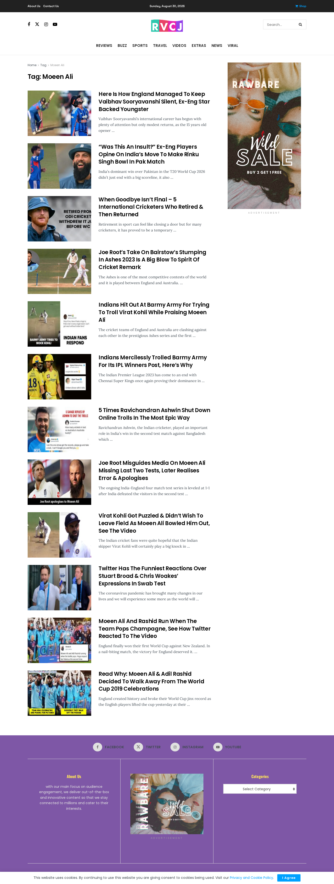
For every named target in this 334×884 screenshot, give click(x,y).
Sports (140, 45)
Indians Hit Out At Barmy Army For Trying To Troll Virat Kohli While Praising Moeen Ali (154, 312)
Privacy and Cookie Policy (251, 877)
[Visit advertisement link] (264, 135)
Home (32, 65)
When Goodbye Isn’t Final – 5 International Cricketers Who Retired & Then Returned (151, 207)
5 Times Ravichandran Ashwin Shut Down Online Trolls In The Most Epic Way (154, 414)
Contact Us (51, 6)
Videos (179, 45)
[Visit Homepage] (167, 24)
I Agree (289, 877)
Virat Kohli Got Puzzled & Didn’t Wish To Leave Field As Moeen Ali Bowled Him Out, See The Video (154, 523)
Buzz (122, 45)
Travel (160, 45)
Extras (199, 45)
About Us (34, 6)
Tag (43, 65)
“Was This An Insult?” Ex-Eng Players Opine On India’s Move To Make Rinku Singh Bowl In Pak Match (149, 154)
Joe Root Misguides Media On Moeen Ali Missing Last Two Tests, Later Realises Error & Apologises (152, 470)
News (217, 45)
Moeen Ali (57, 65)
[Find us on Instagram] (46, 24)
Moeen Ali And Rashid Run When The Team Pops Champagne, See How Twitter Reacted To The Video (155, 628)
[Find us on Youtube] (55, 24)
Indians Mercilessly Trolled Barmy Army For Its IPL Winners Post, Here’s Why (153, 361)
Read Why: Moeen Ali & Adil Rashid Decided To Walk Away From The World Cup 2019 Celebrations (151, 681)
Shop (302, 6)
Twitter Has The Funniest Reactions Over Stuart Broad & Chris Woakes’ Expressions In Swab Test (153, 576)
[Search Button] (301, 24)
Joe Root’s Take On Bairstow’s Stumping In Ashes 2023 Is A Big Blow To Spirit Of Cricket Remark (152, 260)
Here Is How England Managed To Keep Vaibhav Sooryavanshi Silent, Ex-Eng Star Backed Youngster (154, 101)
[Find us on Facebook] (29, 24)
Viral (233, 45)
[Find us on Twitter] (37, 24)
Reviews (104, 45)
